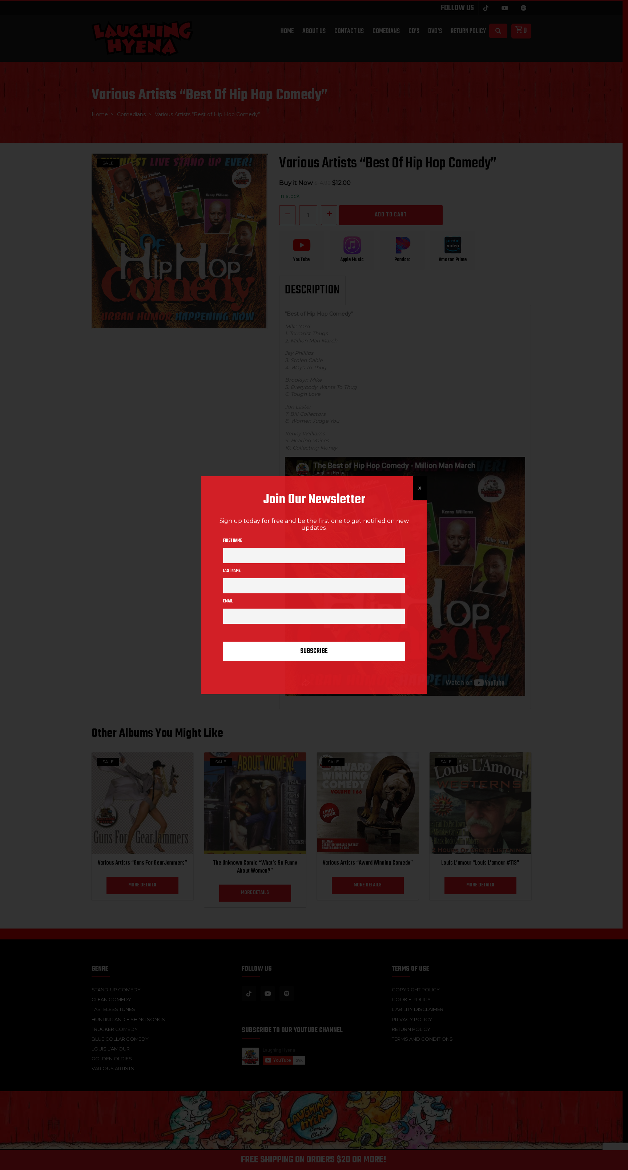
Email (228, 601)
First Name (232, 540)
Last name (232, 570)
